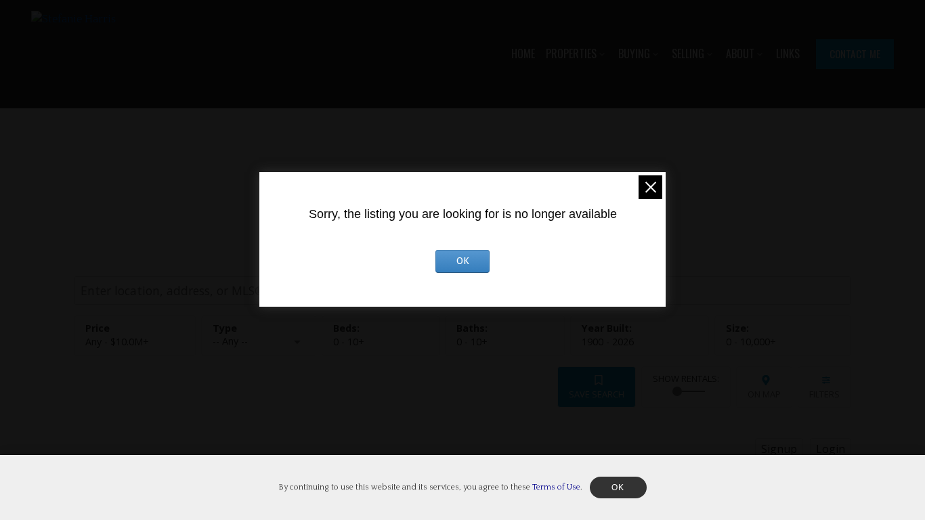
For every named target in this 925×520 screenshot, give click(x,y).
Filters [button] (824, 394)
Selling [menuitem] (688, 53)
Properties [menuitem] (571, 53)
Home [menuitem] (523, 53)
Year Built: (608, 341)
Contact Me (855, 53)
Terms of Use (556, 487)
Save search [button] (596, 394)
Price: (117, 341)
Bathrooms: (472, 341)
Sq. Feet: (751, 341)
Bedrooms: (348, 341)
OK (462, 261)
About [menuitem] (740, 53)
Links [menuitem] (788, 53)
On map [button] (764, 394)
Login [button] (830, 448)
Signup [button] (779, 448)
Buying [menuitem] (634, 53)
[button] (855, 54)
